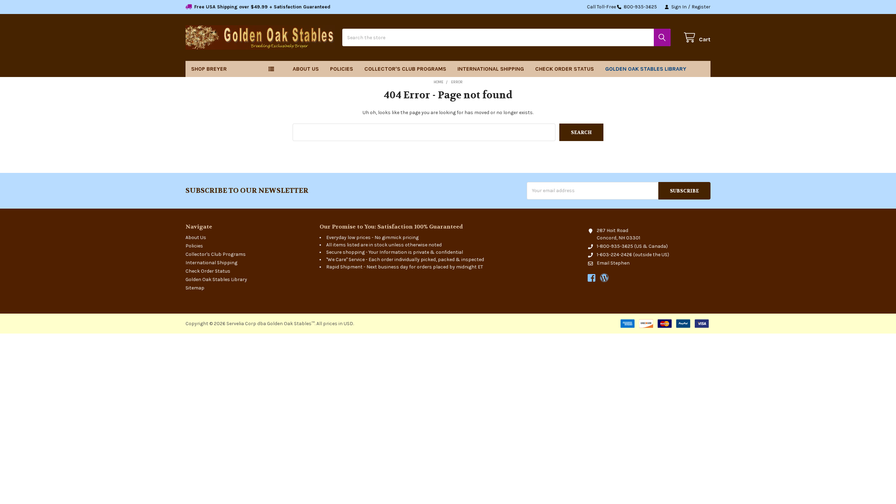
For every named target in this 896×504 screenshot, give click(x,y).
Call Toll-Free (622, 7)
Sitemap (195, 288)
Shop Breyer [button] (209, 68)
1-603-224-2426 (614, 255)
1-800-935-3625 (615, 246)
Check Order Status (564, 68)
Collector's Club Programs (405, 68)
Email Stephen (613, 263)
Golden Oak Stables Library (645, 68)
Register (701, 7)
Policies (341, 68)
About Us (306, 68)
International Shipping (490, 68)
